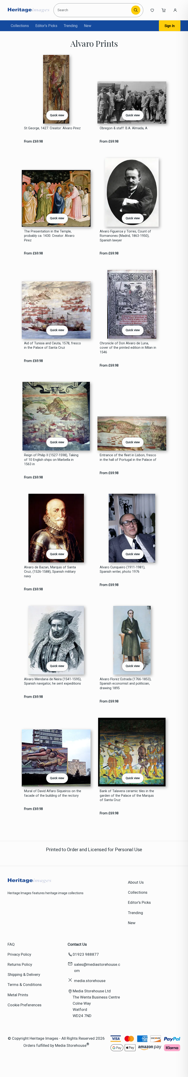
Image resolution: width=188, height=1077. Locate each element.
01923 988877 (86, 954)
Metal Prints (18, 995)
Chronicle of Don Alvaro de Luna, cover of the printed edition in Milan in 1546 (128, 347)
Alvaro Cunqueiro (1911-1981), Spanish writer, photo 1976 (122, 569)
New (87, 26)
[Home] (29, 10)
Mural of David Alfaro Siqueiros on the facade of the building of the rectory (52, 793)
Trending (70, 26)
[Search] (135, 10)
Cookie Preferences (24, 1005)
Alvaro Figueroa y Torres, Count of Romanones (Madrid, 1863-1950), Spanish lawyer (125, 235)
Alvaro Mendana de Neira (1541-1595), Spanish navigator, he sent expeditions (52, 681)
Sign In (170, 26)
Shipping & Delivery (24, 974)
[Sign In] (175, 10)
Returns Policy (20, 964)
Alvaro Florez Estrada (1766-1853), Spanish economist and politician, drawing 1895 (125, 683)
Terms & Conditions (25, 984)
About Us (136, 882)
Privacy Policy (19, 954)
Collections (20, 26)
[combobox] (93, 10)
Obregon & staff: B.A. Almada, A (123, 128)
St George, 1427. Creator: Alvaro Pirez (52, 128)
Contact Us (77, 944)
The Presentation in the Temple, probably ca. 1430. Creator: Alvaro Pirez (49, 235)
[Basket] (163, 10)
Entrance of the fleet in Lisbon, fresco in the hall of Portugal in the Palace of (128, 457)
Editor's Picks (46, 26)
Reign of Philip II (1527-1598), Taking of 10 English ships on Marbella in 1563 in (51, 459)
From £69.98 (33, 141)
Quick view (57, 115)
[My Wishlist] (152, 10)
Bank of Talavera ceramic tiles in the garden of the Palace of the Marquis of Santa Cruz (127, 795)
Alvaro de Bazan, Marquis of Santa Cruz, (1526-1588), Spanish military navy (50, 571)
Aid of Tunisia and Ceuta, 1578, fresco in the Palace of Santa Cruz (52, 345)
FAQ (11, 944)
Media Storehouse (70, 1045)
